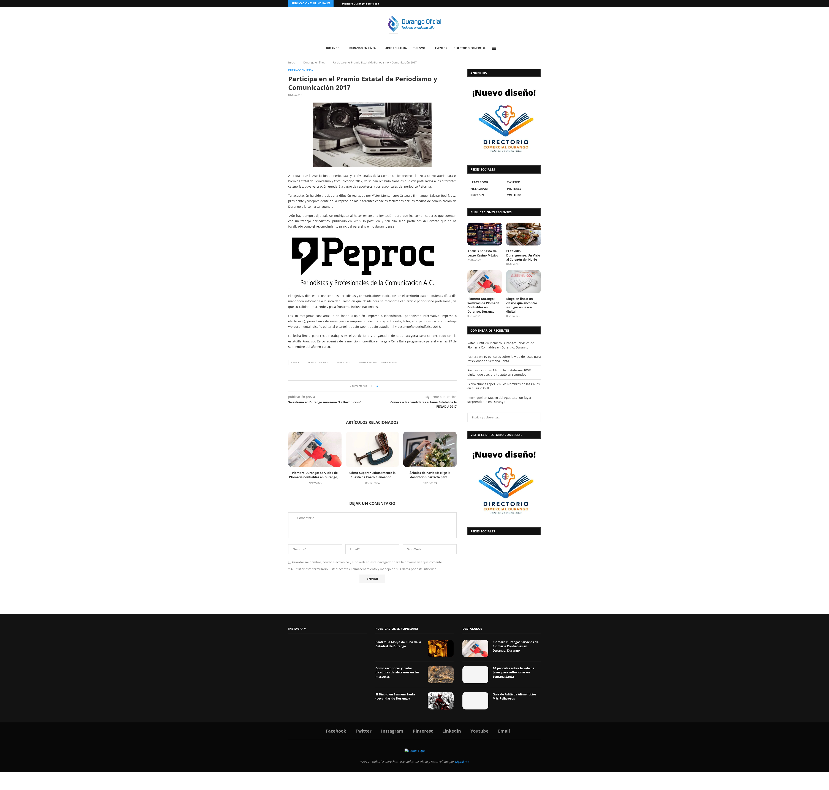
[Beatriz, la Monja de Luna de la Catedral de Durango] (441, 648)
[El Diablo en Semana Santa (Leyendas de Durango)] (441, 700)
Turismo (419, 48)
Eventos (441, 48)
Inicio (291, 62)
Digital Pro (462, 762)
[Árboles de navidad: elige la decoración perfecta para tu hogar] (430, 449)
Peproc (295, 362)
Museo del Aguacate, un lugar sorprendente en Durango (499, 400)
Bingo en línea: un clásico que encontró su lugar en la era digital (521, 305)
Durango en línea (362, 48)
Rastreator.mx (477, 370)
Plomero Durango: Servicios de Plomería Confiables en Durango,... (315, 475)
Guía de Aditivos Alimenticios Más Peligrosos (514, 696)
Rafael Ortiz (475, 343)
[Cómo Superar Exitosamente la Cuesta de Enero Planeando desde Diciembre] (372, 449)
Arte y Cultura (396, 48)
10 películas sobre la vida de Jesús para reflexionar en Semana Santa (504, 359)
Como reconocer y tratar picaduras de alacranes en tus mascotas (397, 672)
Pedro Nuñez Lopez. (481, 384)
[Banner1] (504, 482)
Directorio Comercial (470, 48)
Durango (333, 48)
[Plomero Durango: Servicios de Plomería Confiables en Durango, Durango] (315, 449)
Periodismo (344, 362)
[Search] (504, 48)
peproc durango (318, 362)
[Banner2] (504, 120)
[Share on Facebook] (382, 386)
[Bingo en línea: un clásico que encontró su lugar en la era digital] (523, 281)
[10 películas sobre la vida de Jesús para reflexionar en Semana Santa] (475, 674)
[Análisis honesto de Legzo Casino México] (484, 234)
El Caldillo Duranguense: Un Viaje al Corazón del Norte (523, 255)
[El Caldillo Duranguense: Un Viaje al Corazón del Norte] (523, 234)
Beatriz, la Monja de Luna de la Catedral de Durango (398, 644)
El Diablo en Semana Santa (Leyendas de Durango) (395, 696)
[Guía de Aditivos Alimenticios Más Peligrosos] (475, 700)
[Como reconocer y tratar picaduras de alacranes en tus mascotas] (441, 674)
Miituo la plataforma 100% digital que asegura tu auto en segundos (499, 372)
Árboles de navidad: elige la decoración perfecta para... (430, 475)
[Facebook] (523, 3)
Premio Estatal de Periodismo (378, 362)
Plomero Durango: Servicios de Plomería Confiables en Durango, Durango (483, 305)
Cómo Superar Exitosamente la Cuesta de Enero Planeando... (372, 475)
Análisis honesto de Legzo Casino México (482, 253)
